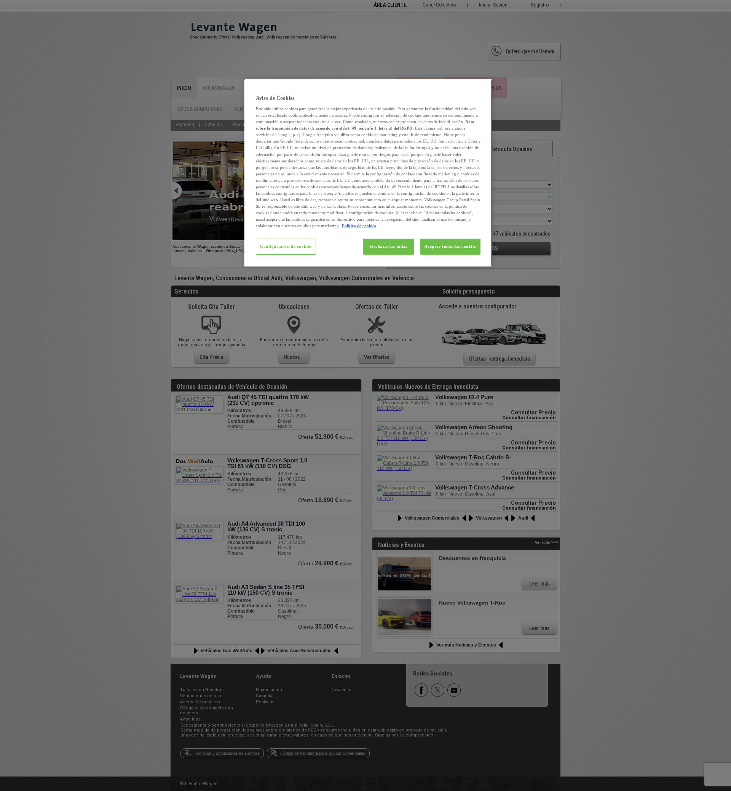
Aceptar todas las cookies (450, 246)
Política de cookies (359, 225)
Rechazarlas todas (388, 246)
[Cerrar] (481, 88)
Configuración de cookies (286, 246)
